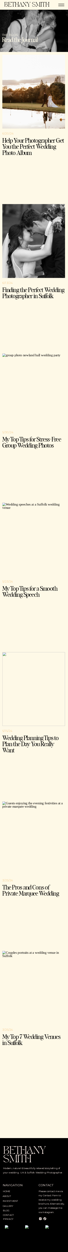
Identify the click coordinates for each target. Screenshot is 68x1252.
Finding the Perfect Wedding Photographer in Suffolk (33, 293)
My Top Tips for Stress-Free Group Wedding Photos (31, 443)
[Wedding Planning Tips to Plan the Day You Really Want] (33, 689)
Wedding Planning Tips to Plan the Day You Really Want (30, 744)
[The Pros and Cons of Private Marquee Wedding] (33, 838)
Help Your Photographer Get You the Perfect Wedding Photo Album (33, 147)
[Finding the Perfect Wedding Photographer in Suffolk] (33, 241)
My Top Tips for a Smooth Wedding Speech (29, 592)
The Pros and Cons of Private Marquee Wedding (30, 891)
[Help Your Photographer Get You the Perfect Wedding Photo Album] (33, 92)
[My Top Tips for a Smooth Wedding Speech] (33, 540)
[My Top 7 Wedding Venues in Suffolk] (33, 988)
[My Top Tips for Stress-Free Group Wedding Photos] (33, 390)
